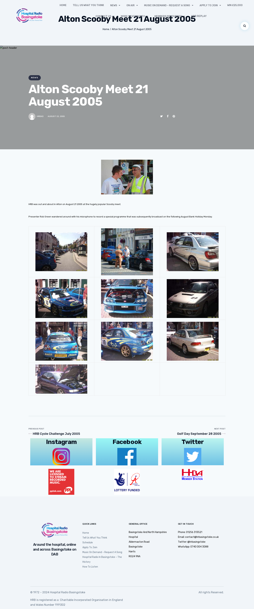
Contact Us (103, 16)
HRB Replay (199, 16)
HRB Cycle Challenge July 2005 (56, 434)
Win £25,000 (235, 5)
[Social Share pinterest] (174, 116)
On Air (130, 5)
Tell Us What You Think (88, 5)
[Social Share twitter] (161, 116)
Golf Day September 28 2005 (199, 434)
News (113, 5)
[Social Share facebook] (167, 116)
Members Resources (168, 16)
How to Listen (90, 566)
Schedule (87, 542)
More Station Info (133, 16)
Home (63, 5)
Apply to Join (209, 5)
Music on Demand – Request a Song (167, 5)
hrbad (40, 116)
